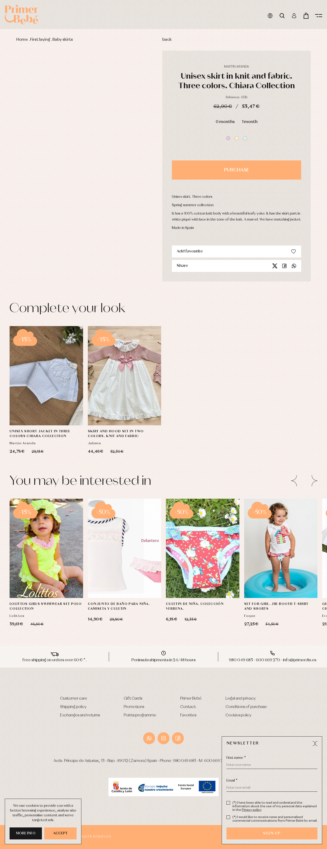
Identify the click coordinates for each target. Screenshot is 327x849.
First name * (236, 758)
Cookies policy (239, 715)
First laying (40, 40)
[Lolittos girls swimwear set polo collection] (46, 548)
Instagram (163, 738)
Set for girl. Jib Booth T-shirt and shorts (276, 606)
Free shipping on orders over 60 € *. (55, 660)
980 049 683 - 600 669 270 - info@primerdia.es (272, 660)
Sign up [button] (272, 833)
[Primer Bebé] (21, 14)
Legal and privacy (241, 699)
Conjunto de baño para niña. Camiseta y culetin (119, 606)
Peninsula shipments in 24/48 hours (163, 660)
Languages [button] (270, 16)
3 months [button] (56, 412)
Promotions (134, 707)
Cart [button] (306, 16)
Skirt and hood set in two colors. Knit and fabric (116, 434)
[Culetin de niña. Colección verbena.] (202, 548)
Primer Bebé (191, 699)
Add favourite (190, 251)
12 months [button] (35, 572)
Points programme (140, 715)
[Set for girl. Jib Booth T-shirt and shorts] (281, 548)
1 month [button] (250, 122)
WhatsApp (149, 738)
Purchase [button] (236, 170)
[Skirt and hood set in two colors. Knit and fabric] (124, 375)
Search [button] (282, 16)
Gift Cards (133, 699)
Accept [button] (60, 833)
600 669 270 (216, 761)
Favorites (188, 715)
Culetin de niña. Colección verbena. (195, 606)
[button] (228, 138)
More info (25, 833)
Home (22, 40)
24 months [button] (124, 584)
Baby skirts (62, 40)
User (294, 16)
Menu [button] (318, 16)
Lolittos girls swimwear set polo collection (46, 606)
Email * (231, 780)
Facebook (284, 265)
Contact (188, 707)
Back (167, 40)
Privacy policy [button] (252, 810)
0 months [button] (225, 122)
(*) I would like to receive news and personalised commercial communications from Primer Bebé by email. (274, 819)
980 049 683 (184, 761)
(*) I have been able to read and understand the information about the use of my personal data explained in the (274, 806)
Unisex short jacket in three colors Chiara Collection (40, 434)
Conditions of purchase (246, 707)
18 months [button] (58, 572)
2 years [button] (37, 584)
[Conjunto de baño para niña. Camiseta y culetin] (124, 548)
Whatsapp (294, 265)
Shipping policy (73, 707)
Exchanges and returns (80, 715)
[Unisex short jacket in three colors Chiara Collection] (46, 375)
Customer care (73, 699)
